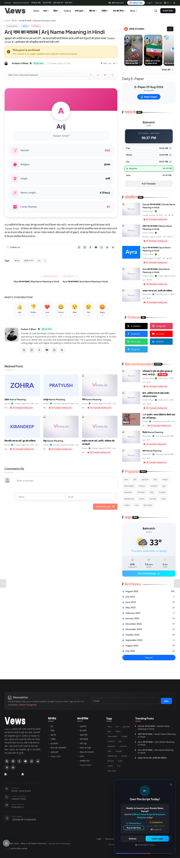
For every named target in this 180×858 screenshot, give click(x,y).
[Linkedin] (107, 247)
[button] (167, 2)
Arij (39, 260)
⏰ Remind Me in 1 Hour (145, 845)
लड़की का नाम (28, 260)
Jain (164, 486)
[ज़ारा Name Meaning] (131, 455)
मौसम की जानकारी (87, 752)
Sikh (152, 492)
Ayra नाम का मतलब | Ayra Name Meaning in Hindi (85, 281)
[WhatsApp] (101, 247)
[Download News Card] (98, 75)
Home (36, 10)
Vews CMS (55, 756)
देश (52, 726)
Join (166, 701)
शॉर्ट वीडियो (84, 739)
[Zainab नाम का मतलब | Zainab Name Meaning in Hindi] (131, 209)
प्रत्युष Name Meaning (54, 399)
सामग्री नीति (47, 2)
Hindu (142, 498)
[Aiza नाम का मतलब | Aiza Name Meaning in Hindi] (131, 273)
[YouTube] (96, 247)
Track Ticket (85, 765)
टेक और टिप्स (118, 10)
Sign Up (158, 2)
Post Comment (103, 506)
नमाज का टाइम (85, 747)
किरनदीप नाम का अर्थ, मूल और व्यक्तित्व (20, 440)
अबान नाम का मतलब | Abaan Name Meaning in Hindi (157, 735)
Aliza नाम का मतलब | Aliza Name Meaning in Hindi (36, 281)
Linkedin (160, 341)
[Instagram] (84, 247)
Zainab (7, 403)
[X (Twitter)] (79, 247)
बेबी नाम (92, 10)
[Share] (113, 75)
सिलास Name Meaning (152, 432)
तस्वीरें (99, 839)
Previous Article (51, 276)
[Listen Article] (105, 75)
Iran (136, 505)
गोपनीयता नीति (35, 2)
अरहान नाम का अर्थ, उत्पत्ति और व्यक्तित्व (157, 290)
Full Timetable (149, 183)
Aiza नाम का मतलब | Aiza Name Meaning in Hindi (155, 751)
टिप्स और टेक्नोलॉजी (58, 747)
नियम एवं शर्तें (109, 839)
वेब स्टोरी (83, 730)
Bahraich (118, 2)
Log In (149, 2)
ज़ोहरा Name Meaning (15, 399)
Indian (165, 479)
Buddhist (128, 492)
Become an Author (21, 2)
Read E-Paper (150, 96)
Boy (155, 479)
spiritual (145, 479)
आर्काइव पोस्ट (85, 760)
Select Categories (28, 704)
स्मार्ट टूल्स (79, 10)
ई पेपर (82, 756)
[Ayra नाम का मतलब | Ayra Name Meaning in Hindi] (131, 252)
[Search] (155, 11)
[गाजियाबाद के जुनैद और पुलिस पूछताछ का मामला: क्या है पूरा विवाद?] (131, 376)
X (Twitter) (135, 326)
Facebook (135, 333)
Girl (134, 479)
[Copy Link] (91, 75)
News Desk (146, 294)
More (132, 10)
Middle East (129, 498)
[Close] (171, 784)
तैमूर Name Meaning (53, 440)
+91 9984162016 (157, 826)
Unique (142, 486)
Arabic (127, 505)
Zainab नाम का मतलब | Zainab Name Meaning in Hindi (154, 727)
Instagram (160, 326)
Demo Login (157, 838)
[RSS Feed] (62, 350)
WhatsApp (136, 341)
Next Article (69, 276)
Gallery (67, 10)
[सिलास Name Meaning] (131, 437)
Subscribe (168, 10)
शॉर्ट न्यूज (83, 743)
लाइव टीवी (83, 734)
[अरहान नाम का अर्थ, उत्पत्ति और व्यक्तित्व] (131, 295)
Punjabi (162, 492)
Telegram (135, 349)
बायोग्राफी (54, 752)
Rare (126, 479)
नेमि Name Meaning (91, 399)
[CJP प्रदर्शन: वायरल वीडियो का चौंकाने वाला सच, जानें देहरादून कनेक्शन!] (131, 419)
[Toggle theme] (174, 3)
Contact (7, 2)
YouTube (160, 333)
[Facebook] (90, 247)
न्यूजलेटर (83, 726)
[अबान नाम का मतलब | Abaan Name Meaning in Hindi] (131, 230)
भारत (45, 10)
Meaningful (129, 486)
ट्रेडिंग (53, 739)
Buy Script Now (134, 827)
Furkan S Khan (28, 329)
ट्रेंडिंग (104, 10)
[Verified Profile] (31, 63)
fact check (148, 505)
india (163, 498)
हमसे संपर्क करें (58, 2)
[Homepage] (15, 11)
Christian (141, 492)
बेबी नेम (53, 734)
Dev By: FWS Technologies (59, 843)
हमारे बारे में (68, 2)
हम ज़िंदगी (54, 743)
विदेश (55, 10)
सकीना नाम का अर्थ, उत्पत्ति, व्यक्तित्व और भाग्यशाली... (98, 442)
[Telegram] (113, 247)
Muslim (153, 498)
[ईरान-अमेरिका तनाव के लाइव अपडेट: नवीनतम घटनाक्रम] (131, 397)
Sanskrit (153, 486)
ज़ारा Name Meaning (152, 450)
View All (166, 69)
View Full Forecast (149, 573)
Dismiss (132, 838)
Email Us (157, 829)
